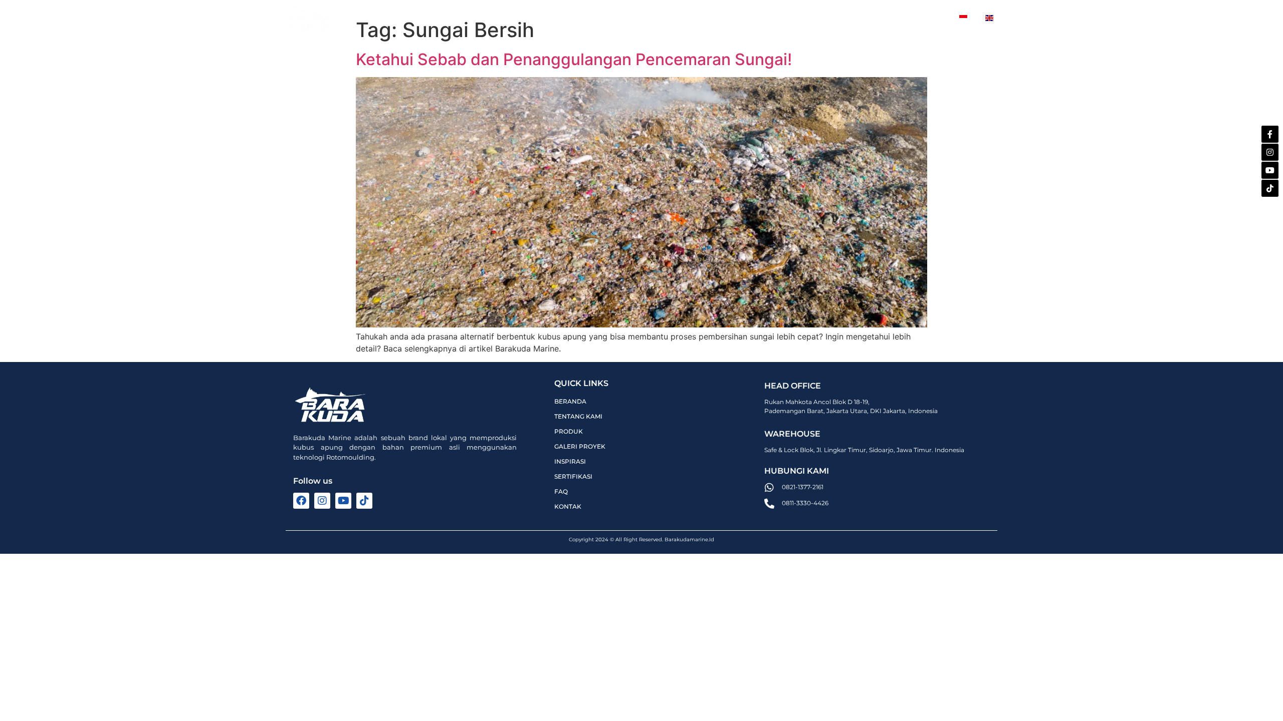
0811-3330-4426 (805, 503)
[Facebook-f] (1270, 134)
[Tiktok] (1270, 188)
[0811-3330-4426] (769, 504)
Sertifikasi (805, 18)
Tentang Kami (490, 18)
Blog (856, 18)
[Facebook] (301, 501)
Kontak (913, 18)
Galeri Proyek (632, 18)
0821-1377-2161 (802, 487)
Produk (554, 18)
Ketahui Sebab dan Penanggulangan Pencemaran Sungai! (574, 59)
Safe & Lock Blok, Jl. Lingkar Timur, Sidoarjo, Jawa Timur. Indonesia (864, 450)
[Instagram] (1270, 152)
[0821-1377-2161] (769, 488)
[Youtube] (1270, 170)
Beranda (424, 18)
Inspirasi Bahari (729, 18)
